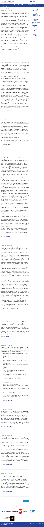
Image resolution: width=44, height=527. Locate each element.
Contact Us (4, 6)
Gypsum (35, 29)
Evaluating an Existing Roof (37, 11)
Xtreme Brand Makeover (39, 523)
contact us (34, 1)
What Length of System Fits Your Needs (37, 14)
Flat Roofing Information (32, 4)
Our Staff (13, 4)
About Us (8, 4)
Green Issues (8, 110)
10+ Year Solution (36, 16)
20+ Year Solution (36, 18)
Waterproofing (35, 35)
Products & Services (21, 4)
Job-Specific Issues (9, 400)
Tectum (35, 31)
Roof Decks (35, 26)
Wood (35, 32)
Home (3, 4)
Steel (34, 30)
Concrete (35, 27)
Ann (5, 10)
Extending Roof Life (36, 15)
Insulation (34, 34)
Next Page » (26, 501)
